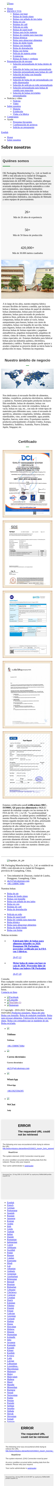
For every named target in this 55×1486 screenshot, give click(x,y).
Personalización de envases (19, 61)
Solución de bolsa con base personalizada (32, 69)
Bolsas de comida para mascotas (28, 35)
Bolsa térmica (13, 922)
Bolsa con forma (20, 51)
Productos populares (21, 1012)
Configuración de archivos (25, 124)
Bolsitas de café (20, 24)
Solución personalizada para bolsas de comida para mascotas (30, 89)
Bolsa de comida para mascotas (21, 919)
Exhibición (18, 111)
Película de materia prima (24, 53)
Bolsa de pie (12, 893)
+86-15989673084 (15, 883)
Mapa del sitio (38, 1012)
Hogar (10, 8)
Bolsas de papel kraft (22, 29)
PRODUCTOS (14, 11)
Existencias (18, 56)
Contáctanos (12, 117)
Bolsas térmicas (20, 37)
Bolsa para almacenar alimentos (27, 40)
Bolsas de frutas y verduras (25, 58)
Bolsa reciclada (8, 1023)
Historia (16, 109)
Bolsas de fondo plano (23, 16)
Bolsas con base (20, 14)
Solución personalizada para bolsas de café (32, 72)
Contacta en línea (9, 992)
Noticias (17, 101)
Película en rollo (20, 27)
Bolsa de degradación (23, 48)
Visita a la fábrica (21, 114)
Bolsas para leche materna (25, 32)
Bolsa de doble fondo (23, 43)
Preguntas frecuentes (22, 122)
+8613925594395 (15, 1091)
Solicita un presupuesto (23, 127)
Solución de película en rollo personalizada (33, 85)
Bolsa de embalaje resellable (33, 1015)
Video (15, 103)
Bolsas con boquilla (22, 45)
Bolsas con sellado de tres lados (27, 19)
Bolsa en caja (19, 22)
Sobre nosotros (14, 106)
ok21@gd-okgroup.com (18, 881)
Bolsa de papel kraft (16, 917)
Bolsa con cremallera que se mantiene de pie (27, 1020)
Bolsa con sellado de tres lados (21, 901)
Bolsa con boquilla (9, 1015)
